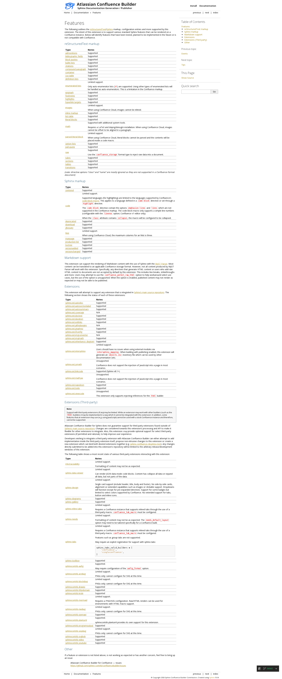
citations (69, 66)
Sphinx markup (191, 31)
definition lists (71, 78)
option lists (70, 143)
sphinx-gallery (71, 501)
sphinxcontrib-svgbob (75, 636)
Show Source (187, 77)
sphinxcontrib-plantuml (76, 620)
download (70, 224)
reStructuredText (98, 29)
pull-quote (70, 146)
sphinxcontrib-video (74, 639)
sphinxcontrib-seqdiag (75, 631)
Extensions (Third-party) (195, 39)
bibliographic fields (74, 56)
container (69, 72)
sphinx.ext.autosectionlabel (78, 306)
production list (72, 241)
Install (193, 5)
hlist (67, 233)
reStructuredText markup (196, 29)
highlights (69, 99)
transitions (70, 167)
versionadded (71, 248)
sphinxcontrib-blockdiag (76, 581)
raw (67, 152)
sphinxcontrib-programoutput (79, 625)
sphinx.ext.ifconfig (73, 331)
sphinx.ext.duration (74, 319)
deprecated (70, 221)
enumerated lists (73, 85)
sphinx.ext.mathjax (74, 378)
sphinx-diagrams (73, 498)
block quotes (71, 59)
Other (187, 42)
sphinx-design (71, 487)
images (68, 107)
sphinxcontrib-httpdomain (77, 590)
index (215, 12)
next (207, 12)
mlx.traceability (72, 464)
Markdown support (193, 34)
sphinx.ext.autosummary (77, 309)
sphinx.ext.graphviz (74, 328)
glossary (69, 227)
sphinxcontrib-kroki (74, 593)
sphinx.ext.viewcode (74, 393)
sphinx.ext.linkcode (74, 371)
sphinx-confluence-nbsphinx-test (145, 444)
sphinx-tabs (70, 541)
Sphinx (110, 29)
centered (69, 190)
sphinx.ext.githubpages (76, 325)
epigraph (69, 92)
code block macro (90, 200)
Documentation (207, 5)
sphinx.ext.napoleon (74, 384)
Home (67, 12)
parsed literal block (74, 136)
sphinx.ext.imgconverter (76, 335)
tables (68, 164)
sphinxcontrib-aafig (74, 566)
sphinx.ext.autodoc (74, 302)
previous (197, 12)
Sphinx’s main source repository (149, 292)
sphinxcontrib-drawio (75, 586)
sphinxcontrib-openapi (75, 614)
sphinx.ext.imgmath (74, 338)
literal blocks (71, 119)
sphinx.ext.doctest (73, 315)
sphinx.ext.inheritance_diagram (79, 341)
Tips (183, 64)
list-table (69, 116)
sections (69, 161)
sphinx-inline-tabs (73, 508)
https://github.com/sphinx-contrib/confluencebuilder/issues (98, 665)
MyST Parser (161, 263)
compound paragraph (75, 69)
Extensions (189, 37)
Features (97, 12)
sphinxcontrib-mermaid (76, 600)
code (67, 205)
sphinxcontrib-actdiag (75, 573)
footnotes (70, 95)
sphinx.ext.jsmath (73, 364)
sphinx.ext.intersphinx (75, 351)
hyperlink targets (73, 102)
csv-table (69, 75)
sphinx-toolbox (72, 560)
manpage (69, 238)
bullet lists (70, 62)
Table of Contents (193, 22)
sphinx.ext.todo (72, 388)
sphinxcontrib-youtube (76, 642)
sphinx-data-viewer (74, 472)
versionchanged (72, 251)
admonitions (71, 53)
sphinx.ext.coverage (74, 312)
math (67, 126)
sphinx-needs (71, 519)
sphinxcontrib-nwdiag (75, 609)
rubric (68, 157)
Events (184, 53)
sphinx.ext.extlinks (73, 322)
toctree (68, 245)
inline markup (71, 113)
